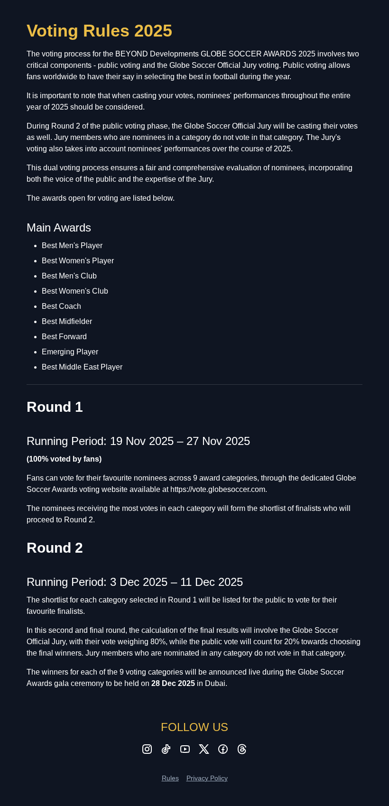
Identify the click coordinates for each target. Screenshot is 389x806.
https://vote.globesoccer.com (217, 489)
